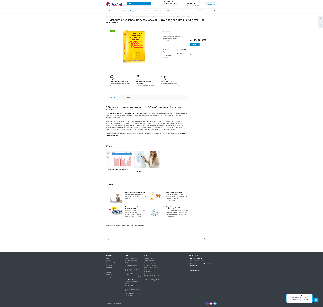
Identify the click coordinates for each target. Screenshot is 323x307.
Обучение (170, 11)
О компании (109, 258)
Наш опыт (157, 11)
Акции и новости (185, 11)
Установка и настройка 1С (174, 192)
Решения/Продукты (130, 11)
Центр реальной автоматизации (135, 192)
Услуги (146, 11)
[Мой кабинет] (209, 10)
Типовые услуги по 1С (150, 260)
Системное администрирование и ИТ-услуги (151, 275)
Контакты (201, 11)
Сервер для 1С (129, 295)
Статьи (128, 97)
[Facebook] (207, 303)
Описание (112, 97)
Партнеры (109, 265)
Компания (112, 11)
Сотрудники (109, 267)
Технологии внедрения (150, 258)
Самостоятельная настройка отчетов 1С (145, 170)
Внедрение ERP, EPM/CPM (151, 267)
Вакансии (109, 272)
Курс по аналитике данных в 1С (118, 169)
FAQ (120, 97)
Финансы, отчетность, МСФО (133, 277)
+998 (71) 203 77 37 (193, 4)
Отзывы (108, 270)
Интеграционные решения (132, 293)
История (108, 260)
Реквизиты (109, 274)
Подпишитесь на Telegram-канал (140, 3)
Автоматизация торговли (132, 258)
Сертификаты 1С (111, 263)
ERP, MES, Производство (132, 260)
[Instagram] (211, 303)
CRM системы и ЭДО (130, 263)
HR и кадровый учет (130, 279)
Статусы (108, 277)
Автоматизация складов (151, 265)
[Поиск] (214, 10)
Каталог (127, 255)
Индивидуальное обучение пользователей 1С (133, 207)
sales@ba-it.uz (194, 270)
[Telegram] (215, 303)
